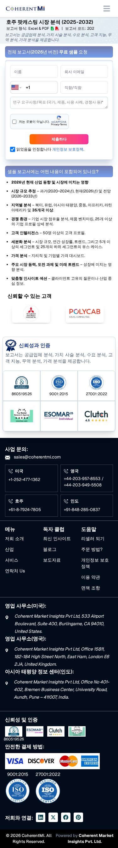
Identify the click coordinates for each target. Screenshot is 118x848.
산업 (9, 549)
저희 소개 (14, 538)
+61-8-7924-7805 (24, 509)
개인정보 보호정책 (95, 563)
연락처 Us (15, 571)
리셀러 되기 (92, 538)
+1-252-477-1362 (24, 479)
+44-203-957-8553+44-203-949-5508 (84, 482)
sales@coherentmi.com (37, 457)
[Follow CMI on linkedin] (40, 817)
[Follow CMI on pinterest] (78, 817)
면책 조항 (90, 588)
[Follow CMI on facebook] (65, 817)
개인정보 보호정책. (68, 149)
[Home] (25, 8)
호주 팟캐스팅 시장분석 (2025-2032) (49, 22)
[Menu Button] (106, 8)
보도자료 (52, 560)
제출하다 (59, 139)
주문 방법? (92, 549)
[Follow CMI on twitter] (53, 817)
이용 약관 (90, 577)
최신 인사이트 (57, 538)
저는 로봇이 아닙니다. (34, 122)
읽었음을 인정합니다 (50, 149)
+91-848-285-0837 (82, 509)
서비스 (11, 560)
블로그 (49, 549)
